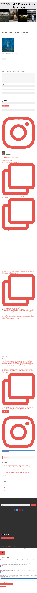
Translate (7, 582)
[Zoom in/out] (11, 584)
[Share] (4, 584)
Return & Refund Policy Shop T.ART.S (7, 538)
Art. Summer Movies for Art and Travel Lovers (12, 471)
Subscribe (33, 505)
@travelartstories (6, 457)
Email (3, 88)
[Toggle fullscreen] (8, 584)
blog (4, 485)
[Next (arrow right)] (4, 586)
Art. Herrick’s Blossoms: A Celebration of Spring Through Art (14, 476)
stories (5, 488)
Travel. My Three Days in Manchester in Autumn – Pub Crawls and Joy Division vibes (18, 469)
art (4, 484)
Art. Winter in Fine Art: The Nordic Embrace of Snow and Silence (12, 63)
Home (9, 25)
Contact (22, 25)
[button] (14, 510)
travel (5, 490)
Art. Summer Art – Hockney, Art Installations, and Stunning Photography (16, 472)
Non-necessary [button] (2, 571)
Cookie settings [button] (3, 550)
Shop (27, 25)
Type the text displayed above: (6, 101)
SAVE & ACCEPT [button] (3, 577)
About (13, 25)
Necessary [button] (1, 565)
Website (3, 91)
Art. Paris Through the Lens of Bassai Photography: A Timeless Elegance (16, 465)
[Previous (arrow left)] (1, 586)
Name (3, 84)
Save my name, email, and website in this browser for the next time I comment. (13, 95)
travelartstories (18, 35)
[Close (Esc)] (1, 584)
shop (4, 487)
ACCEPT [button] (8, 550)
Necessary (2, 566)
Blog (18, 25)
